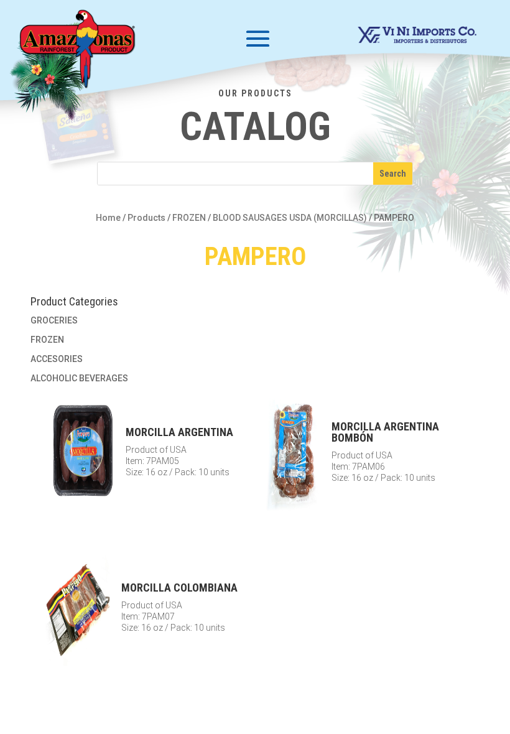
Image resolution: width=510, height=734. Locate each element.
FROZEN (189, 218)
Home (108, 218)
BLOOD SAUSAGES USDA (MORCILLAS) (290, 218)
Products (146, 218)
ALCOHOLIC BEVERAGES (79, 378)
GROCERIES (54, 320)
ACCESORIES (56, 359)
